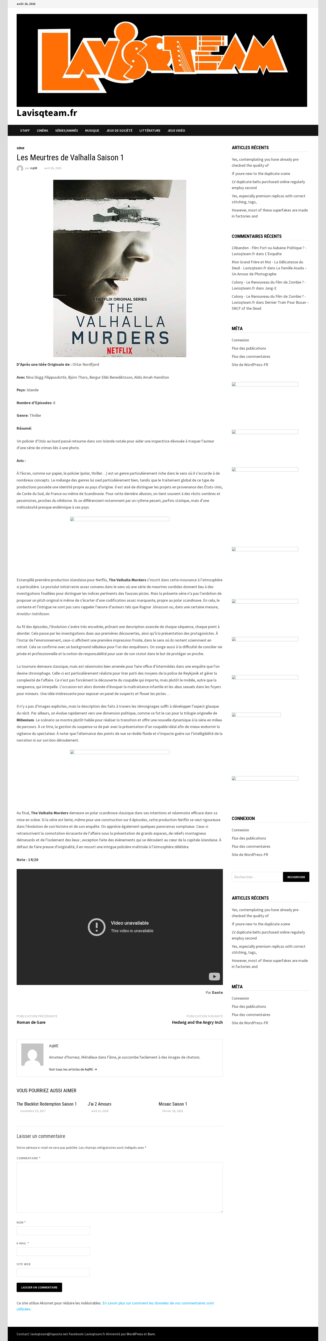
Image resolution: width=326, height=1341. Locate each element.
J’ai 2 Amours (99, 1104)
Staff (25, 130)
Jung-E (271, 288)
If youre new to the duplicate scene (261, 173)
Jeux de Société (119, 130)
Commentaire (29, 1158)
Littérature (149, 130)
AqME (33, 168)
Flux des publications (249, 348)
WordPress (135, 1334)
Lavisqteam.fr (47, 112)
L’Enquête (273, 253)
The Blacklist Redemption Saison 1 (47, 1104)
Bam (151, 1334)
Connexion (240, 340)
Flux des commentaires (251, 356)
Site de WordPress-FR (250, 364)
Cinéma (42, 130)
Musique (92, 130)
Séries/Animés (66, 130)
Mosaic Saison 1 (173, 1104)
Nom (21, 1222)
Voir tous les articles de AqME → (73, 1069)
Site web (24, 1264)
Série (20, 148)
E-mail (23, 1243)
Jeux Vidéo (176, 130)
